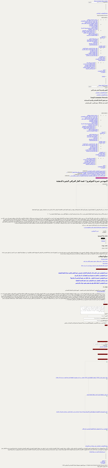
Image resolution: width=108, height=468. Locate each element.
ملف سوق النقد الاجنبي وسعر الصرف (90, 49)
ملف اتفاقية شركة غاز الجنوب (91, 54)
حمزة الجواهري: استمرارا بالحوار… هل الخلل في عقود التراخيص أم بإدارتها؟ (89, 278)
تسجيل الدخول (105, 85)
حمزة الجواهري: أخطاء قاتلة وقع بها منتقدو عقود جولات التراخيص (91, 283)
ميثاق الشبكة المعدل (93, 44)
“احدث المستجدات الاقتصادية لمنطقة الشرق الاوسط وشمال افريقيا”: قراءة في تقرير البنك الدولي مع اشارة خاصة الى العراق (82, 411)
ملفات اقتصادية (102, 47)
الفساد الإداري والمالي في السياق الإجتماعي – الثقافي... (93, 173)
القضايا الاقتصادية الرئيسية (92, 35)
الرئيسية (103, 36)
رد (104, 301)
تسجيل (99, 85)
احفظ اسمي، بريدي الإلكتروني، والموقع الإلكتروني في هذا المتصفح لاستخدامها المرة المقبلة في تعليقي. (85, 323)
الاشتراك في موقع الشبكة (92, 40)
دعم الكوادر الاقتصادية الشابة (89, 67)
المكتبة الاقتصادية (101, 71)
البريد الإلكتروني (104, 318)
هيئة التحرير (95, 42)
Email (106, 344)
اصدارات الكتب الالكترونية (89, 66)
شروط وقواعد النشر (93, 38)
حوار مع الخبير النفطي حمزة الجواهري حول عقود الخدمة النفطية (92, 280)
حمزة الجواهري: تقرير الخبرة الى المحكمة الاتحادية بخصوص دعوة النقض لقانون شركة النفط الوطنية (83, 273)
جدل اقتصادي (102, 56)
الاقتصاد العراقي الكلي (93, 34)
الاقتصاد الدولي (94, 26)
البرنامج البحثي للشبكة (90, 68)
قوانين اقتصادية (102, 45)
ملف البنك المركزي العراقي (92, 55)
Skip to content (105, 1)
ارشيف (103, 460)
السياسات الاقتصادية (93, 24)
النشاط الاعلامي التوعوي (90, 65)
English (103, 76)
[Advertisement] (93, 108)
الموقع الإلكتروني (104, 320)
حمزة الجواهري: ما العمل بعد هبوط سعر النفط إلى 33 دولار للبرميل (91, 275)
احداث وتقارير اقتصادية (93, 29)
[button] (105, 17)
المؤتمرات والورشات (90, 62)
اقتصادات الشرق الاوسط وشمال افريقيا (89, 28)
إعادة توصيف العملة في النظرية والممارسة (96, 171)
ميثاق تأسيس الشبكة (93, 43)
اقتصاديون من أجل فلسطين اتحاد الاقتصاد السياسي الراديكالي (95, 428)
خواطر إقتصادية (101, 57)
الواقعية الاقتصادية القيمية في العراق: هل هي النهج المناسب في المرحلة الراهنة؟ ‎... (85, 172)
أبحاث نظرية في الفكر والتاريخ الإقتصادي (89, 20)
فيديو (104, 69)
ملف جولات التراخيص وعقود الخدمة (90, 48)
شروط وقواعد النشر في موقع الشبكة (97, 451)
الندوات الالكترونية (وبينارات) (89, 63)
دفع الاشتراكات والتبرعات (92, 41)
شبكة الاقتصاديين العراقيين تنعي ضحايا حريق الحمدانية (96, 446)
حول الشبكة (102, 37)
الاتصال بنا (103, 72)
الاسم (106, 316)
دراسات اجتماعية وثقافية (92, 19)
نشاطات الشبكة (101, 60)
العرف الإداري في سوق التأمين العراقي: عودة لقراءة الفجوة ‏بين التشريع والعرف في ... (87, 175)
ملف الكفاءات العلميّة (93, 53)
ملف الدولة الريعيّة (94, 51)
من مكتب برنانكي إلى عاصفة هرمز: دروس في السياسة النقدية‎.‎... (89, 174)
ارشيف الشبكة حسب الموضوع (88, 30)
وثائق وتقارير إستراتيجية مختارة (91, 22)
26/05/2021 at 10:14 (101, 291)
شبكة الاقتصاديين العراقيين (102, 13)
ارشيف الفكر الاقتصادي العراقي (88, 31)
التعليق (106, 313)
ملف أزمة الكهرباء (94, 50)
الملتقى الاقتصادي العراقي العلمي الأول (89, 23)
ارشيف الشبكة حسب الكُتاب (89, 32)
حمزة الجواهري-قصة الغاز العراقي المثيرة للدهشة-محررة (96, 227)
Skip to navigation (97, 1)
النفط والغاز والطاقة (100, 177)
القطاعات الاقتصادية (93, 25)
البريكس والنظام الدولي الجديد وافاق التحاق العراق (97, 394)
